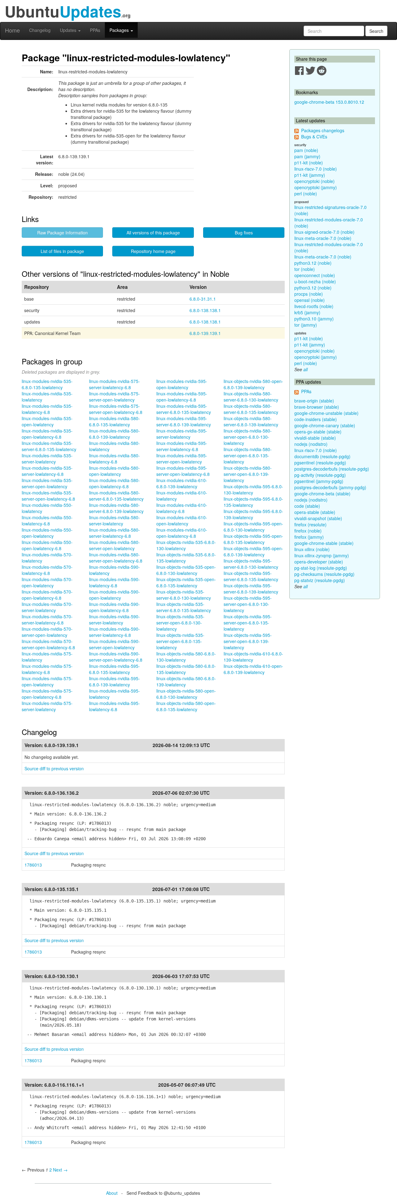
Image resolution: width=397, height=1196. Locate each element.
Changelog (40, 30)
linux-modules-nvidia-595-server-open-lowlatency (181, 458)
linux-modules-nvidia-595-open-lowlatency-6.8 (181, 396)
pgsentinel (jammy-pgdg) (318, 481)
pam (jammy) (307, 156)
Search (376, 31)
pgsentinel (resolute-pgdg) (320, 462)
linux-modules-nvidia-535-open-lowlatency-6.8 (47, 434)
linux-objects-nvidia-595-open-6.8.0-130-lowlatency (253, 526)
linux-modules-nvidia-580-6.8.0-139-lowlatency (114, 434)
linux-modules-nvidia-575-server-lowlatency (47, 706)
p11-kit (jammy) (309, 175)
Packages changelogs (322, 130)
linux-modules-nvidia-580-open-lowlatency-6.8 (114, 483)
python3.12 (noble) (313, 263)
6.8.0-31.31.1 (203, 299)
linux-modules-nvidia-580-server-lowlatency (114, 520)
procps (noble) (308, 294)
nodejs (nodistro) (311, 444)
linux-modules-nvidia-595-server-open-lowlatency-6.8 (183, 471)
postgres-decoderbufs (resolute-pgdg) (331, 469)
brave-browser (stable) (316, 407)
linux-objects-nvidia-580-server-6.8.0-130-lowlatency (251, 396)
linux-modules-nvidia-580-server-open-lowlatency (114, 545)
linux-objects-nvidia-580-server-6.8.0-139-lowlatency (251, 421)
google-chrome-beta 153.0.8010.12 (329, 102)
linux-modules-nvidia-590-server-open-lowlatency (114, 644)
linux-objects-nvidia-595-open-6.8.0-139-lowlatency (253, 551)
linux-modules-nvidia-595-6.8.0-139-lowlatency (114, 681)
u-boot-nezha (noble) (315, 281)
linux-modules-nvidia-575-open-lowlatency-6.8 (47, 694)
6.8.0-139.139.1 (205, 333)
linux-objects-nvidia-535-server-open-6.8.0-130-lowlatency (180, 622)
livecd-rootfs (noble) (313, 306)
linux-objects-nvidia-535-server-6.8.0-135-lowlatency (183, 607)
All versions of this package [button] (153, 232)
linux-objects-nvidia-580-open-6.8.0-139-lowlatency (253, 384)
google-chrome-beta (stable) (322, 493)
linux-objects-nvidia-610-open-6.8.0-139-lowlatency (253, 669)
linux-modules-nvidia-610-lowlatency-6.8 (181, 508)
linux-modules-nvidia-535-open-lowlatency (47, 421)
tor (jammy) (305, 325)
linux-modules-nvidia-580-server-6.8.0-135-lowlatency (116, 495)
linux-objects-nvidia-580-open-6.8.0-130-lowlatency (186, 694)
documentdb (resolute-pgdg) (322, 456)
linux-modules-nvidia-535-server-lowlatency (47, 458)
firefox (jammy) (309, 537)
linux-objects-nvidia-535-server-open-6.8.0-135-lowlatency (180, 641)
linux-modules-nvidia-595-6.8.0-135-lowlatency (114, 669)
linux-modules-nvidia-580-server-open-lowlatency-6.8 (115, 557)
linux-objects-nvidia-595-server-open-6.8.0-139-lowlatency (248, 641)
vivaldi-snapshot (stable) (318, 518)
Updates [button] (69, 30)
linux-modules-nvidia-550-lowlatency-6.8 (47, 520)
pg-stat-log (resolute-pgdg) (320, 568)
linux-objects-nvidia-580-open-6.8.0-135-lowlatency (186, 706)
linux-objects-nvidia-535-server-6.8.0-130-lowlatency (183, 595)
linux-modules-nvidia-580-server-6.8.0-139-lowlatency (116, 508)
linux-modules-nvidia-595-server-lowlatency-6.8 (181, 446)
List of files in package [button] (62, 251)
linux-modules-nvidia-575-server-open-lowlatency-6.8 (115, 409)
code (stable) (307, 506)
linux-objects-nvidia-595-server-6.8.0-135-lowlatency (251, 576)
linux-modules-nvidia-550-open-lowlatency (47, 533)
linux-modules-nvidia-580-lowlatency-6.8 (114, 458)
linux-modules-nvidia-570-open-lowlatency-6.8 (47, 595)
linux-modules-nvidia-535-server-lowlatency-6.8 (47, 471)
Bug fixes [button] (244, 232)
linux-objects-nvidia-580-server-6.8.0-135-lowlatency (251, 409)
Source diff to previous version (54, 768)
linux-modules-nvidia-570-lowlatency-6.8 (47, 570)
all (305, 369)
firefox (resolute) (310, 524)
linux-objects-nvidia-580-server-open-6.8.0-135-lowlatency (248, 455)
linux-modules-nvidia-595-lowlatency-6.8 (114, 706)
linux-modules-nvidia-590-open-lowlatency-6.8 (114, 607)
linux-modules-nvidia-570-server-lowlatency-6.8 (47, 619)
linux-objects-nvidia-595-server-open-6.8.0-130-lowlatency (248, 604)
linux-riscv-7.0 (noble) (315, 169)
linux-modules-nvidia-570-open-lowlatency (47, 582)
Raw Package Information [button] (62, 232)
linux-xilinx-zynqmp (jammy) (321, 555)
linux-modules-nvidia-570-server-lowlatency (47, 607)
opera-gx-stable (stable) (317, 431)
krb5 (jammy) (307, 312)
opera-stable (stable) (314, 512)
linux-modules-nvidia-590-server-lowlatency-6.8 (114, 632)
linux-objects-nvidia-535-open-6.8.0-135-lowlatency (186, 582)
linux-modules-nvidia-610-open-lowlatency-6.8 (181, 533)
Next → (60, 1170)
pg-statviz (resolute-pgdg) (319, 580)
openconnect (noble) (314, 275)
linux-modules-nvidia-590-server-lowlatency (114, 619)
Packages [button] (119, 30)
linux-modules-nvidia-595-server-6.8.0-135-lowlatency (183, 409)
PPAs (95, 30)
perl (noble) (305, 193)
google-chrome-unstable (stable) (326, 413)
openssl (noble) (309, 300)
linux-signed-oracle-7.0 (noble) (324, 232)
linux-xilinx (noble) (312, 549)
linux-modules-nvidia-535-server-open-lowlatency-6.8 (48, 495)
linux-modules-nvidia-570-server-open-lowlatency (47, 632)
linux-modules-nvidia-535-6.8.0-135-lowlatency (47, 384)
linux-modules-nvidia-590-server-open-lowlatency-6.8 (115, 656)
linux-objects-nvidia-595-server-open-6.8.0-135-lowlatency (248, 622)
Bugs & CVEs (314, 136)
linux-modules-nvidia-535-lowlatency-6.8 (47, 409)
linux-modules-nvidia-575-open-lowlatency (47, 681)
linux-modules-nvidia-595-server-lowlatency (181, 434)
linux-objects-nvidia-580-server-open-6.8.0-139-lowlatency (248, 474)
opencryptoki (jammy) (315, 187)
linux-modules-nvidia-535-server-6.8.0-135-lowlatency (49, 446)
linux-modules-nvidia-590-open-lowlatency (114, 595)
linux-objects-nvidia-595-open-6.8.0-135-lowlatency (253, 539)
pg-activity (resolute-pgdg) (320, 475)
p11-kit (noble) (308, 162)
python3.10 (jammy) (314, 318)
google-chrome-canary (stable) (324, 425)
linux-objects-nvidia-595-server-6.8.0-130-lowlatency (251, 564)
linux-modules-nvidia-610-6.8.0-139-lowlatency (181, 483)
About (112, 1193)
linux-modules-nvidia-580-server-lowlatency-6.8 (114, 533)
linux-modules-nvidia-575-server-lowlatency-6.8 (114, 384)
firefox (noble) (308, 531)
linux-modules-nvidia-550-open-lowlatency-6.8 (47, 545)
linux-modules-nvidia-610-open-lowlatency (181, 520)
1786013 (33, 865)
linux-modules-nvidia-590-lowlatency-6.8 (114, 582)
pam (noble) (306, 150)
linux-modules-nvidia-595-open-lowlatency (181, 384)
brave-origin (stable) (314, 401)
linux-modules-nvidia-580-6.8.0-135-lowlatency (114, 421)
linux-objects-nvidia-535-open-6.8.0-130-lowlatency (186, 570)
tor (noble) (304, 269)
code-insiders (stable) (315, 419)
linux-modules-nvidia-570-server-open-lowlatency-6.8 (48, 644)
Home (12, 30)
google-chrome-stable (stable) (324, 543)
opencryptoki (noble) (314, 181)
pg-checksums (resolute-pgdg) (324, 574)
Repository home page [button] (153, 251)
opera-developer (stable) (318, 562)
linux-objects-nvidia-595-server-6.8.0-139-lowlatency (251, 588)
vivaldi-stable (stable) (315, 438)
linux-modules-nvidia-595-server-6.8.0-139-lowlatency (183, 421)
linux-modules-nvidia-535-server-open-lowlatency (47, 483)
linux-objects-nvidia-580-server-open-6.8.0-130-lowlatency (248, 437)
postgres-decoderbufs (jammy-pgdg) (330, 487)
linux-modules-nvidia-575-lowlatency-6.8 (47, 669)
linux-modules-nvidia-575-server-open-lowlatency (114, 396)
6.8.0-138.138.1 (205, 310)
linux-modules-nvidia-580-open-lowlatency (114, 471)
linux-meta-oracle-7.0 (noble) (322, 238)
